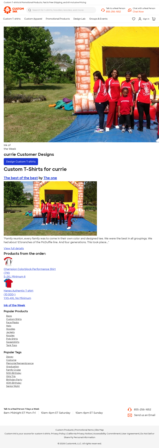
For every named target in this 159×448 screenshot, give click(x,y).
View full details (14, 248)
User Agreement (130, 433)
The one (50, 178)
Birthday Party (14, 379)
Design (21, 161)
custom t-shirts (42, 433)
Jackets (10, 332)
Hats (8, 325)
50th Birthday (13, 373)
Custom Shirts (14, 319)
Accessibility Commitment (106, 433)
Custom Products (64, 430)
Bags (9, 316)
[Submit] (29, 10)
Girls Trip (11, 376)
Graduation (12, 366)
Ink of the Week (14, 305)
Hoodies (10, 329)
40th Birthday (13, 383)
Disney (9, 356)
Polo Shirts (12, 338)
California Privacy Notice (79, 433)
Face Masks (12, 322)
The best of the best (21, 178)
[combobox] (61, 10)
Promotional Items (84, 430)
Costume (11, 360)
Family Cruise (13, 369)
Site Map (99, 430)
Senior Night (13, 386)
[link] (14, 10)
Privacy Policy (58, 433)
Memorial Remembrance (20, 363)
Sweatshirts (12, 342)
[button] (144, 11)
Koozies (10, 335)
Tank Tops (11, 345)
